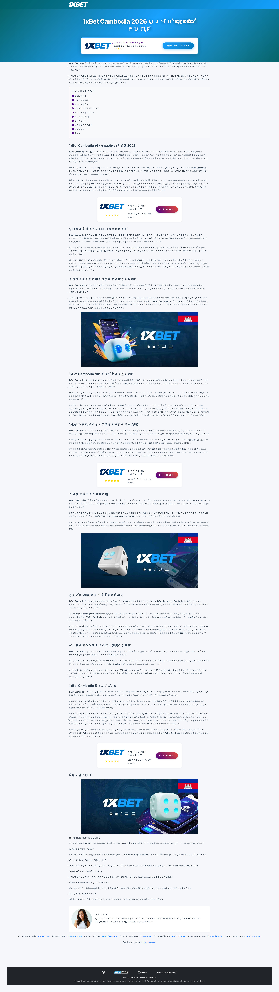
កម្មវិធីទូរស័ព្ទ (84, 112)
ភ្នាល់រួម (79, 129)
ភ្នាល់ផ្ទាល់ (80, 121)
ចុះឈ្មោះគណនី (80, 96)
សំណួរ (77, 133)
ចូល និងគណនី (82, 100)
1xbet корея (145, 936)
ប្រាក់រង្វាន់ (81, 104)
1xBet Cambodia (109, 936)
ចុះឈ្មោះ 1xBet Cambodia (178, 45)
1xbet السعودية (149, 942)
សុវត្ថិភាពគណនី (83, 125)
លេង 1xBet (167, 209)
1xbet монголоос (254, 936)
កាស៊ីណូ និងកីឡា (82, 117)
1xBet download (74, 936)
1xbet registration (215, 936)
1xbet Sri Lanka (178, 936)
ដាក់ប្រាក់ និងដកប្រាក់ (87, 108)
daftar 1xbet (44, 936)
